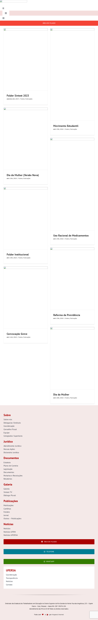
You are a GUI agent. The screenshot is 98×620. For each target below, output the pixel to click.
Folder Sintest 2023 (18, 95)
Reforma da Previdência (66, 315)
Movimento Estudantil (65, 126)
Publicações (28, 99)
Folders (22, 99)
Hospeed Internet (58, 615)
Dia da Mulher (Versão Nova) (23, 175)
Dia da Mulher (61, 394)
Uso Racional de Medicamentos (71, 235)
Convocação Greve (17, 334)
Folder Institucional (18, 254)
